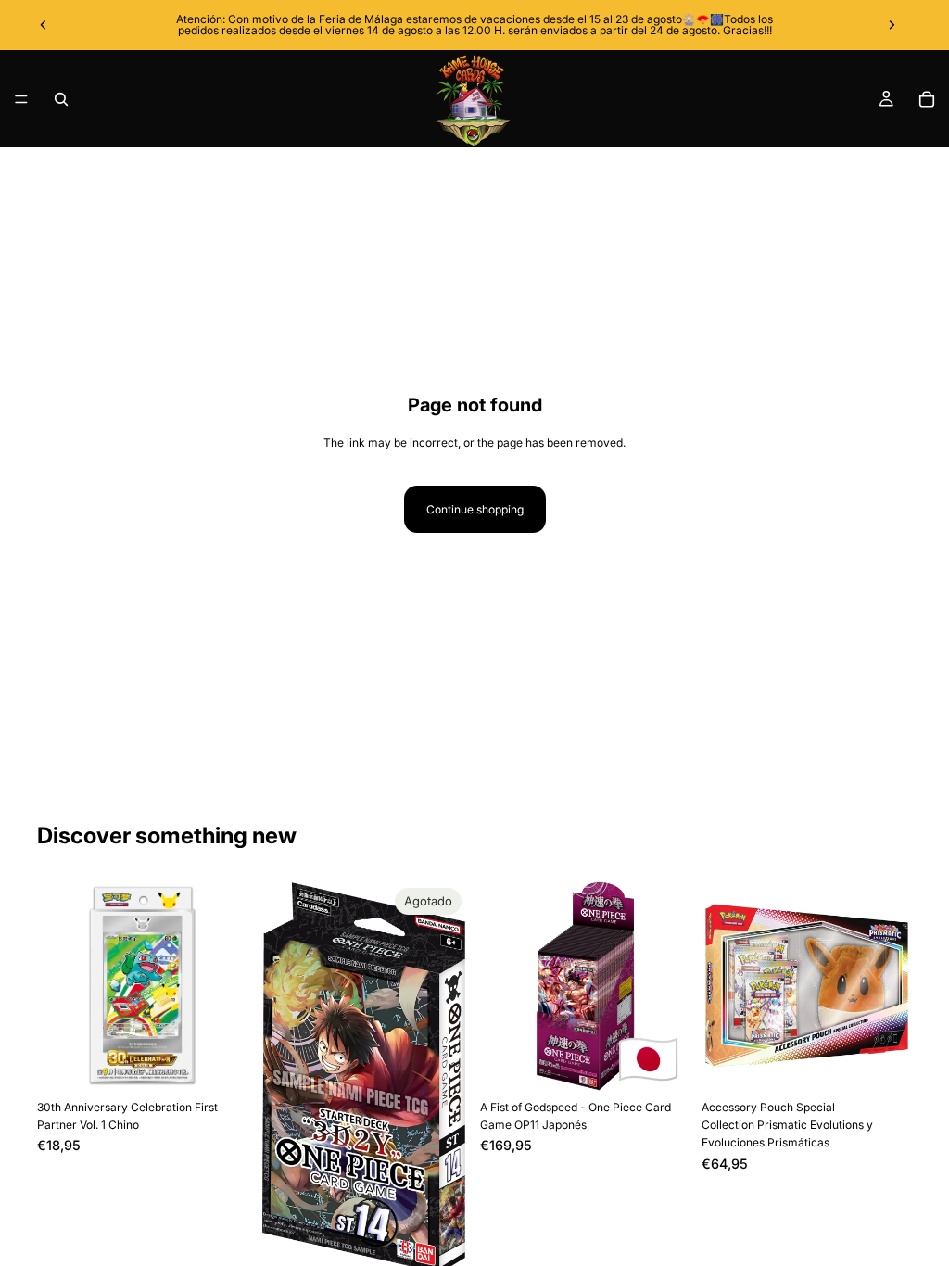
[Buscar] (61, 99)
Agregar (234, 1063)
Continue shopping (475, 509)
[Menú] (21, 99)
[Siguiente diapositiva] (891, 25)
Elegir (899, 1063)
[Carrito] (926, 99)
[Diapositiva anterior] (43, 25)
